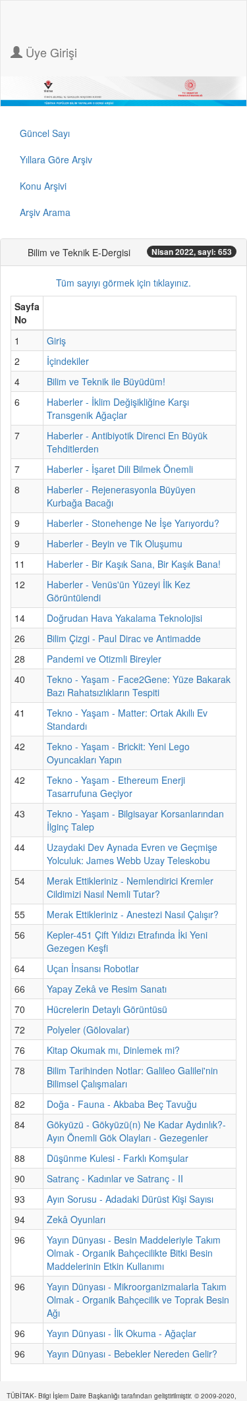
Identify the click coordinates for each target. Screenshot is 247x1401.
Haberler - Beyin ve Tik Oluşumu (114, 543)
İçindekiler (68, 361)
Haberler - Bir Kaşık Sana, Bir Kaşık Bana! (134, 563)
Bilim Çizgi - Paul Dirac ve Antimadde (124, 638)
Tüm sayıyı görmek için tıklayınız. (123, 282)
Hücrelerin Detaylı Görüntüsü (107, 1009)
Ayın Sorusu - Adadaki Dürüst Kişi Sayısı (130, 1198)
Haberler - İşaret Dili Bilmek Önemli (120, 469)
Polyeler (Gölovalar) (88, 1029)
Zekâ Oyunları (76, 1219)
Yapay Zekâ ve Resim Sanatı (107, 988)
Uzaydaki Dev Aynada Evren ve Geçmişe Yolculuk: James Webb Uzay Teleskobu (132, 853)
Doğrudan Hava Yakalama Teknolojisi (124, 617)
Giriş (56, 340)
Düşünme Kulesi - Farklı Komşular (117, 1158)
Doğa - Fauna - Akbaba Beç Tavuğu (122, 1104)
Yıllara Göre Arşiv (56, 159)
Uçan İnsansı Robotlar (93, 968)
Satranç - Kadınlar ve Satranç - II (115, 1178)
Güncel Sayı (45, 133)
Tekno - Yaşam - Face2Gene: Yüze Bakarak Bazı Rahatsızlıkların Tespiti (139, 686)
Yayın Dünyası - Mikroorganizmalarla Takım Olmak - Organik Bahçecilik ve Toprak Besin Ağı (138, 1299)
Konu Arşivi (43, 185)
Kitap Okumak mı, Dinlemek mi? (113, 1050)
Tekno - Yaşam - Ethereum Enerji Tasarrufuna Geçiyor (116, 786)
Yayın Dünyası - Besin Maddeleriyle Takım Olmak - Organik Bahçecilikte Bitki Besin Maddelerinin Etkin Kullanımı (134, 1253)
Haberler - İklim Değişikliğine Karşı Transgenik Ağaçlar (118, 408)
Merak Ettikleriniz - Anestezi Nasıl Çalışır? (133, 914)
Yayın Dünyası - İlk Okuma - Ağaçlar (121, 1333)
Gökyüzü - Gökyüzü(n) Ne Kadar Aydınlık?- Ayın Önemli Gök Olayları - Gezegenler (136, 1131)
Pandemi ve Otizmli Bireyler (104, 658)
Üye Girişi (49, 52)
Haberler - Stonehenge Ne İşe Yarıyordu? (133, 523)
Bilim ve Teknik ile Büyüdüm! (106, 381)
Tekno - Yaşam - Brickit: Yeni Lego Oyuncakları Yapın (118, 753)
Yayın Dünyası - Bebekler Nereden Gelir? (132, 1353)
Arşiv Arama (45, 212)
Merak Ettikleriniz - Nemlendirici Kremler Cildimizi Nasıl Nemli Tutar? (130, 887)
